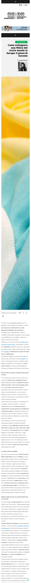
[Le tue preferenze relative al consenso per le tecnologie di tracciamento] (28, 580)
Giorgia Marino (23, 60)
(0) (21, 5)
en (26, 5)
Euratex (6, 351)
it (24, 5)
